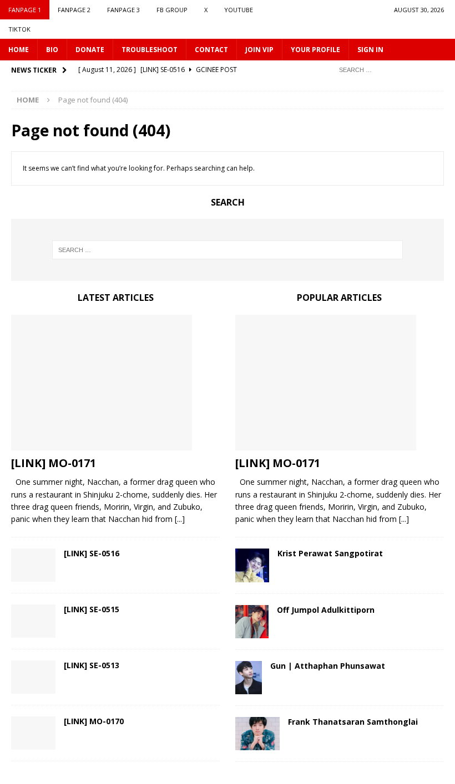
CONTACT (211, 49)
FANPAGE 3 (123, 10)
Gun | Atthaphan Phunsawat (327, 665)
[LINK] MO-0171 (53, 462)
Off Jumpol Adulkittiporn (326, 609)
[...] (180, 519)
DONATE (89, 49)
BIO (52, 49)
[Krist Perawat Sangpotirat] (252, 565)
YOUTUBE (238, 10)
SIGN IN (370, 49)
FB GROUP (172, 10)
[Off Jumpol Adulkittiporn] (252, 621)
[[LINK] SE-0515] (33, 621)
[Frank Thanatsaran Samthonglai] (257, 733)
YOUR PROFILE (315, 49)
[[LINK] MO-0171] (115, 382)
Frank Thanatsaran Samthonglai (353, 721)
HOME (18, 49)
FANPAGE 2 (74, 10)
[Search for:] (388, 69)
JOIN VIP (259, 49)
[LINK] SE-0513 (91, 665)
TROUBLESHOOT (150, 49)
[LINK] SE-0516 (91, 553)
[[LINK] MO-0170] (33, 733)
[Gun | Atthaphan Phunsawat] (248, 677)
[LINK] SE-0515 (91, 609)
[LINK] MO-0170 (94, 721)
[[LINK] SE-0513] (33, 677)
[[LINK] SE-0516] (33, 565)
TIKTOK (19, 29)
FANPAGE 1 (24, 10)
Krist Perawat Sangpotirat (330, 553)
